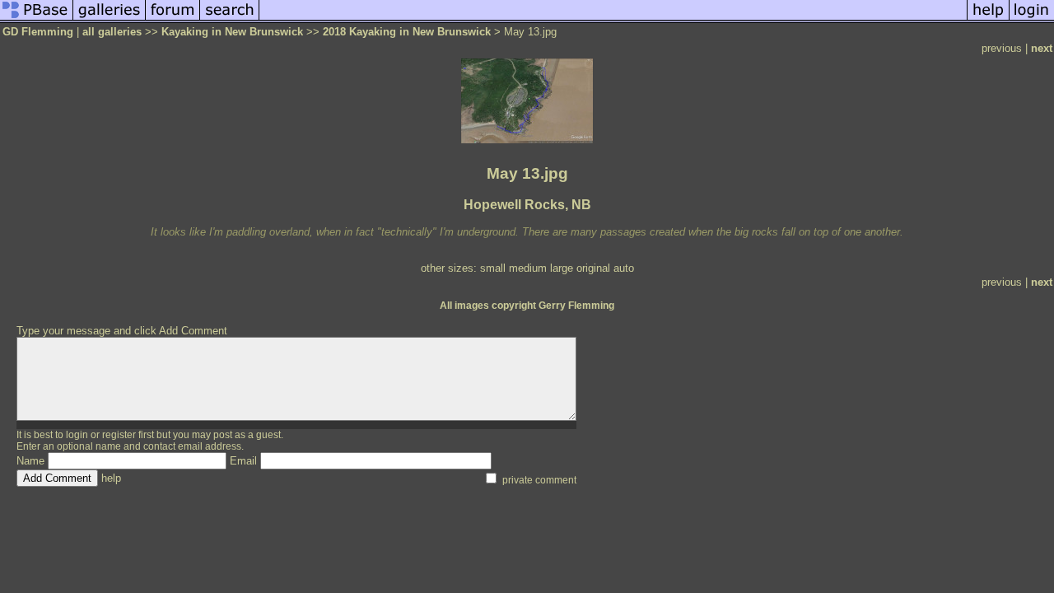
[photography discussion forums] (173, 19)
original (593, 268)
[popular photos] (613, 19)
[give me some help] (988, 19)
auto (623, 268)
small (493, 268)
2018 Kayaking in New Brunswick (407, 32)
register (119, 435)
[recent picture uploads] (109, 19)
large (561, 268)
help (111, 478)
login (77, 435)
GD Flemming (37, 32)
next (1041, 48)
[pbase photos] (36, 19)
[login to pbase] (1032, 19)
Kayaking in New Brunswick (232, 32)
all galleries (112, 32)
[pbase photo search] (229, 19)
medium (528, 268)
